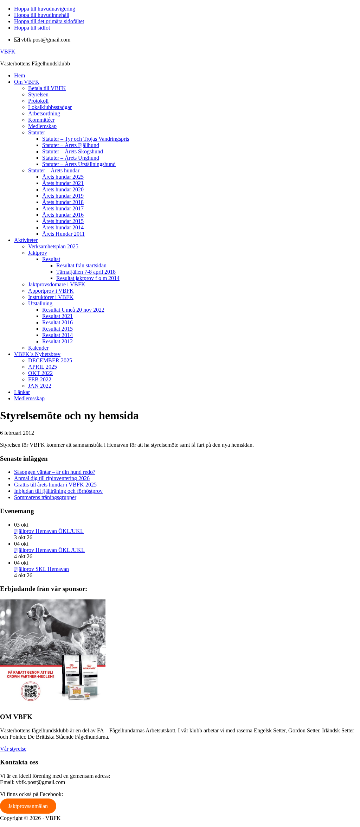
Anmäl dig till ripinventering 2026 (52, 478)
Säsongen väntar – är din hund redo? (54, 472)
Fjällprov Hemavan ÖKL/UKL (49, 531)
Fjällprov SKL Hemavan (41, 569)
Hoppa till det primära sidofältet (49, 21)
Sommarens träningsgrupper (45, 497)
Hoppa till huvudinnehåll (41, 15)
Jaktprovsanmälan (28, 806)
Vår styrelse (13, 749)
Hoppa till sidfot (32, 28)
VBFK (7, 52)
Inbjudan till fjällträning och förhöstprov (58, 491)
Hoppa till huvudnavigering (44, 9)
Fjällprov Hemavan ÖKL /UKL (49, 550)
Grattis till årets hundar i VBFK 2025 (55, 485)
